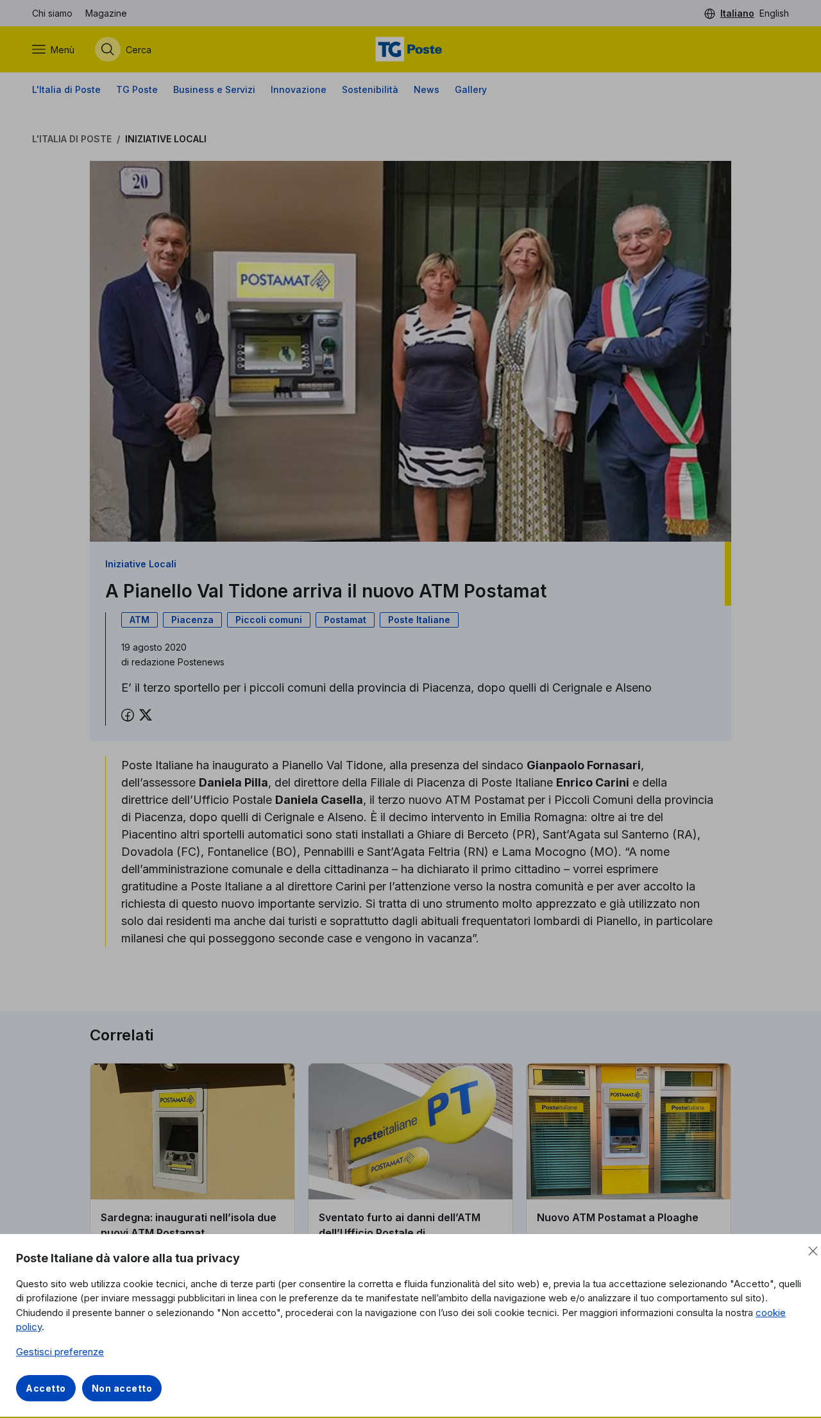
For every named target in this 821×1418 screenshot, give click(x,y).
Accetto (46, 1388)
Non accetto (122, 1388)
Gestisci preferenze (60, 1352)
